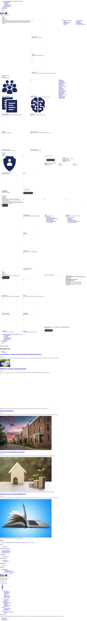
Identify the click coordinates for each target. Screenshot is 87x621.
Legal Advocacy (6, 593)
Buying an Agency (62, 84)
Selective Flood (75, 164)
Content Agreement (5, 619)
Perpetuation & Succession (63, 94)
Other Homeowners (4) (9, 571)
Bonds (60, 163)
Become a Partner (7, 597)
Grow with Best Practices (6, 149)
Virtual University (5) (5, 556)
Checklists (60, 87)
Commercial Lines (79, 23)
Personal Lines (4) (5, 560)
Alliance (3, 607)
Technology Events (50, 222)
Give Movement (70, 219)
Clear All (32, 542)
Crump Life (60, 164)
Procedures (60, 95)
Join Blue (64, 157)
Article (28, 542)
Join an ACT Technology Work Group (74, 221)
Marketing (5, 603)
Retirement (3, 131)
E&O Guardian (61, 93)
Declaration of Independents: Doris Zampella (73, 283)
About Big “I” (6, 591)
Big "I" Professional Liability (6, 172)
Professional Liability (62, 97)
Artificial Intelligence (62, 82)
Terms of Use (4, 618)
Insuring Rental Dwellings (6, 410)
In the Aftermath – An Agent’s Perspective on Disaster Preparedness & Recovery (21, 354)
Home (3, 351)
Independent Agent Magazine (81, 24)
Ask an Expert (34, 72)
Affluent (46, 163)
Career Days (61, 85)
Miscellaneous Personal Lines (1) (9, 572)
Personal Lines (78, 22)
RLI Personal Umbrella (48, 164)
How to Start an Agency (34, 131)
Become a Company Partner (27, 268)
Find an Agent (4, 7)
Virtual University (18, 542)
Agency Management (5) (6, 550)
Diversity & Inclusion (33, 149)
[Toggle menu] (4, 346)
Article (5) (3, 565)
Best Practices (61, 83)
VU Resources (4, 352)
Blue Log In (64, 161)
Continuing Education (67, 22)
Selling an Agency (61, 98)
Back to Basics (66, 23)
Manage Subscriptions (5, 313)
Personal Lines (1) (5, 569)
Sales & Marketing (33, 96)
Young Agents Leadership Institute (52, 218)
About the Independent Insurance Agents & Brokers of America (12, 1)
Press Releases (25, 313)
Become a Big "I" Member (72, 222)
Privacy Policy (4, 617)
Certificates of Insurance (62, 86)
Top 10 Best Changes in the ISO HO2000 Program (13, 494)
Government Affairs (7, 592)
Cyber (24, 172)
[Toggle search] (1, 346)
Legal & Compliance (5, 113)
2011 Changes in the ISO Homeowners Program (12, 452)
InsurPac (24, 232)
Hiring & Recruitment (5, 96)
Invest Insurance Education (72, 220)
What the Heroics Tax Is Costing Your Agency (73, 282)
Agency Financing (62, 81)
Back (4, 17)
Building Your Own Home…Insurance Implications (13, 368)
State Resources (6, 6)
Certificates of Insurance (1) (6, 551)
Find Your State (4, 8)
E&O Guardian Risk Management (79, 21)
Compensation (61, 88)
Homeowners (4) (6, 561)
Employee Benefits (62, 91)
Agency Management (5, 77)
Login (3, 10)
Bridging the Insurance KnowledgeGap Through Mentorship (72, 280)
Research (24, 295)
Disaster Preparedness (62, 90)
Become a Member (7, 2)
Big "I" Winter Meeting (50, 220)
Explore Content (34, 36)
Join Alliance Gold (65, 159)
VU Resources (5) (5, 546)
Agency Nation (4, 295)
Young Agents (25, 250)
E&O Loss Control (62, 92)
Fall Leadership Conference (51, 217)
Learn (3, 18)
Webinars (33, 54)
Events (5, 594)
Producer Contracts (62, 96)
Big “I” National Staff (7, 4)
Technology (32, 113)
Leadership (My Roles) (7, 5)
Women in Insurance (50, 219)
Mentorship (65, 24)
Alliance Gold (6, 609)
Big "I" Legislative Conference (51, 221)
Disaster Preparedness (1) (6, 552)
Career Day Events (71, 217)
